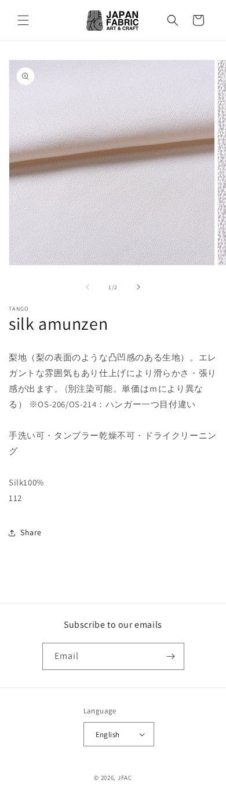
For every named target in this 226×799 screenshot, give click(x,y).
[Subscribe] (171, 656)
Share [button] (31, 532)
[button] (23, 20)
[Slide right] (138, 287)
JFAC (125, 778)
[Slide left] (87, 287)
